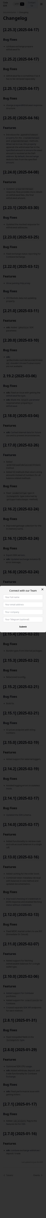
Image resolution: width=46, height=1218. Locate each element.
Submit (23, 626)
